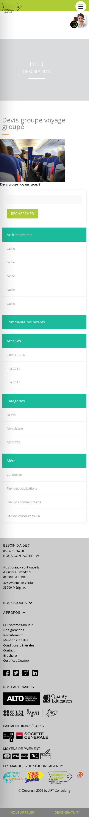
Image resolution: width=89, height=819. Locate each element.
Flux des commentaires (24, 502)
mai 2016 (13, 368)
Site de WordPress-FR (23, 516)
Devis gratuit (67, 812)
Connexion (14, 474)
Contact (9, 650)
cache (11, 248)
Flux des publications (22, 488)
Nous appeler (22, 812)
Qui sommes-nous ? (18, 625)
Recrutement (13, 635)
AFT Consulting (59, 790)
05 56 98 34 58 (13, 551)
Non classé (15, 428)
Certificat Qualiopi (16, 660)
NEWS (11, 414)
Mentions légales (15, 640)
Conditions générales (18, 645)
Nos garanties (13, 630)
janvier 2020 (16, 354)
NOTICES (13, 442)
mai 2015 (13, 382)
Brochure (10, 655)
